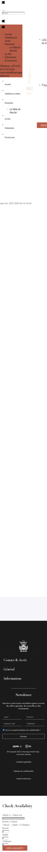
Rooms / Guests (9, 821)
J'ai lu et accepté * (23, 730)
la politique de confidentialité (28, 730)
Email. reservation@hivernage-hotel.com (11, 72)
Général (9, 669)
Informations (12, 678)
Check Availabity (15, 848)
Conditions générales (23, 762)
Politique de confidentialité (23, 771)
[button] (23, 660)
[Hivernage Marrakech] (29, 110)
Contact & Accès (15, 660)
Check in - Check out (12, 815)
